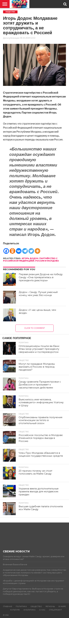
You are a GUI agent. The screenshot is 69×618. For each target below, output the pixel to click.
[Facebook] (6, 249)
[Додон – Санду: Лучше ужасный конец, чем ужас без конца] (9, 297)
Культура (15, 610)
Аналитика (29, 610)
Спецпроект (55, 610)
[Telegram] (25, 249)
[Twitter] (31, 249)
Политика (21, 606)
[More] (37, 249)
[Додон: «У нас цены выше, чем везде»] (9, 315)
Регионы (50, 606)
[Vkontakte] (19, 249)
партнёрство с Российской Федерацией (30, 259)
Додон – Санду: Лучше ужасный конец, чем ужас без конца (38, 294)
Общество (36, 606)
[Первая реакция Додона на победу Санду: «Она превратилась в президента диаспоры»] (9, 279)
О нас (42, 610)
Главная (7, 606)
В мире (62, 606)
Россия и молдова (47, 261)
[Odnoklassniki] (12, 249)
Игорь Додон (30, 258)
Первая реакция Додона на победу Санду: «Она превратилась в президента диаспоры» (41, 277)
